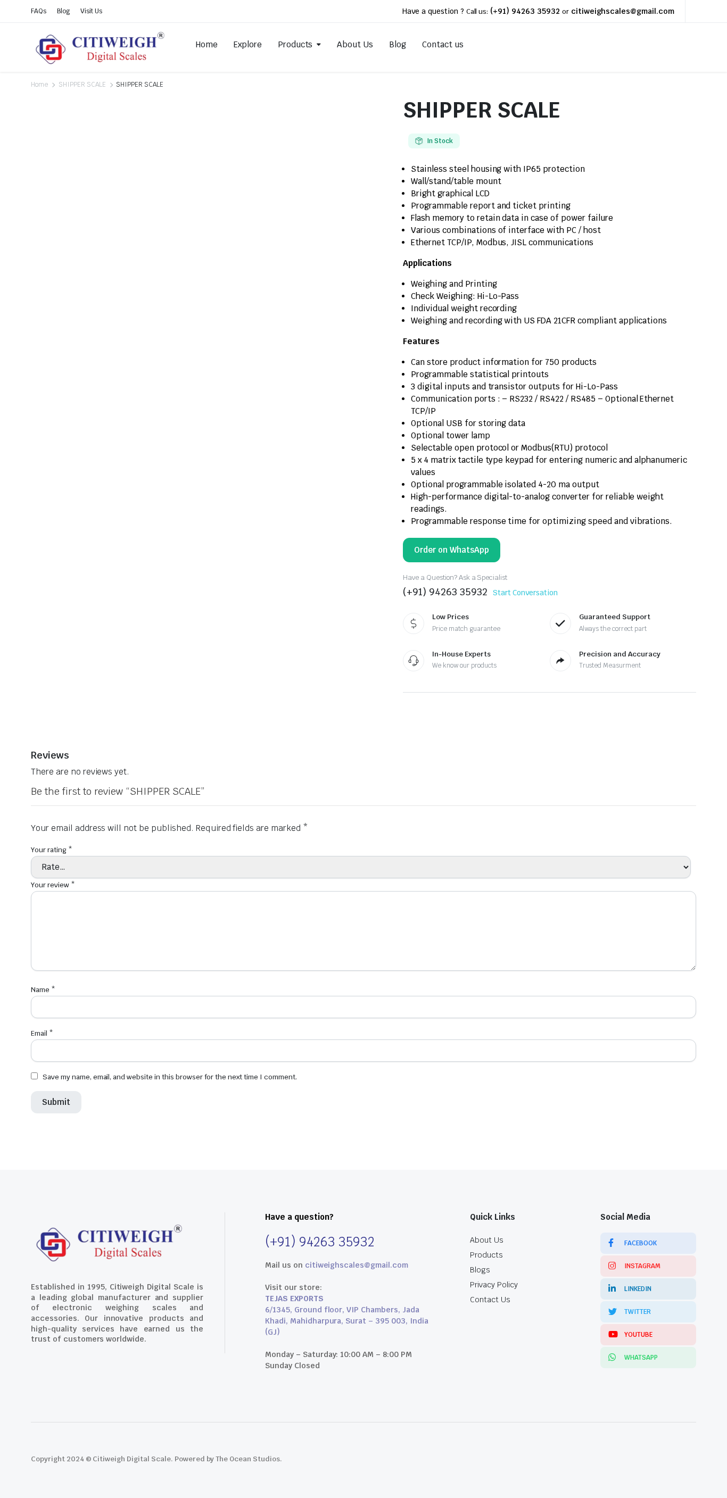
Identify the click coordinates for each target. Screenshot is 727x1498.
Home (207, 44)
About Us (355, 44)
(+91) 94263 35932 (525, 11)
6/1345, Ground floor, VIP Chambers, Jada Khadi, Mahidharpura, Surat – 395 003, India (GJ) (346, 1321)
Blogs (480, 1270)
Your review (53, 884)
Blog (63, 11)
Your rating (51, 849)
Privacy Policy (494, 1284)
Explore (248, 44)
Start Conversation (525, 592)
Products (295, 44)
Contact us (443, 44)
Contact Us (490, 1299)
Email (42, 1033)
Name (43, 989)
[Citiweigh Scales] (101, 44)
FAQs (38, 11)
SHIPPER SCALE (82, 84)
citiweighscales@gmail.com (622, 11)
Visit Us (91, 11)
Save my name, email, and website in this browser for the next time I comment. (170, 1076)
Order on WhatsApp (451, 550)
